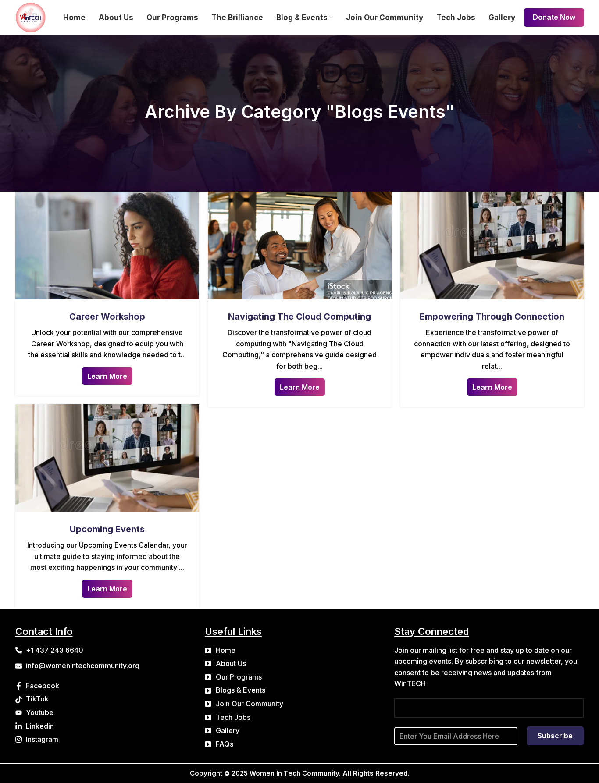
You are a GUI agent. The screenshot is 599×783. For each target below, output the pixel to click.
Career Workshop (107, 316)
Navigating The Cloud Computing (299, 316)
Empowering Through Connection (492, 316)
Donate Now (554, 17)
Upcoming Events (107, 529)
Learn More (107, 376)
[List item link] (299, 650)
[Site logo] (30, 16)
